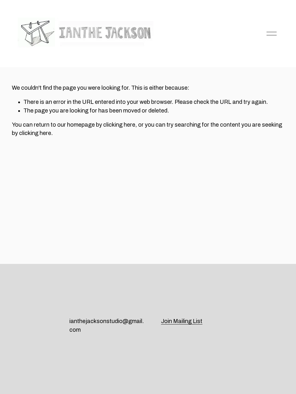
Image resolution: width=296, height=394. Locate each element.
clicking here (119, 125)
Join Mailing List (181, 321)
